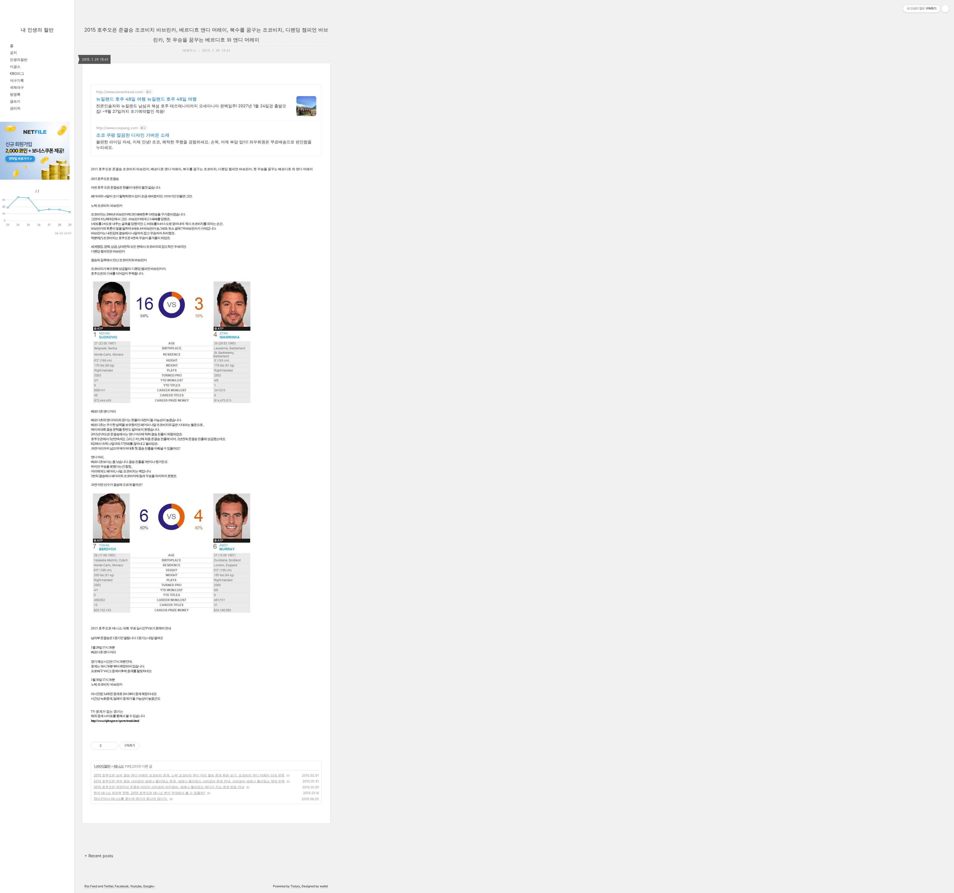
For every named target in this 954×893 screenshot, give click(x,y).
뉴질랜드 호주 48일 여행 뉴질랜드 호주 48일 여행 (146, 99)
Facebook (122, 886)
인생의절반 (18, 59)
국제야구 (17, 87)
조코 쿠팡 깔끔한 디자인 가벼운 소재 (132, 135)
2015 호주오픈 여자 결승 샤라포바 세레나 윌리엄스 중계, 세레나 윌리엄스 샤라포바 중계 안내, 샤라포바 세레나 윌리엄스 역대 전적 (189, 781)
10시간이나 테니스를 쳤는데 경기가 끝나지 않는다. (131, 799)
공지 (13, 52)
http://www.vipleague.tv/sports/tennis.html (115, 721)
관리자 (15, 108)
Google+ (149, 886)
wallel (324, 886)
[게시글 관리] (112, 745)
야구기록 (17, 80)
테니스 (118, 766)
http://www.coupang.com (117, 128)
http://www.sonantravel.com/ (119, 92)
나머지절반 (102, 766)
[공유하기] (106, 745)
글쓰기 (15, 101)
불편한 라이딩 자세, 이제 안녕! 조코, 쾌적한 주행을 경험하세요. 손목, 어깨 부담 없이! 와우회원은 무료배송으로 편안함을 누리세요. (204, 144)
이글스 (15, 66)
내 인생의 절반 (37, 30)
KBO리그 (17, 73)
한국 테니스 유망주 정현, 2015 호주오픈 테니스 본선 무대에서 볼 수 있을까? (149, 793)
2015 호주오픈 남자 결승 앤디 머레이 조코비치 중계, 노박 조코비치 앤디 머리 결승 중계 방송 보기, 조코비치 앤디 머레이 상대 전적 (189, 775)
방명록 (15, 94)
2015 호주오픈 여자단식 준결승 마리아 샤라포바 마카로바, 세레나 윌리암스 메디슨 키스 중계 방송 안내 (169, 787)
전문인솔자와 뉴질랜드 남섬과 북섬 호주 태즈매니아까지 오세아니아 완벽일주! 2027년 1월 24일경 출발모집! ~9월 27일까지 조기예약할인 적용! (191, 108)
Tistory (295, 886)
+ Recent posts (98, 855)
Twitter (108, 886)
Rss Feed (90, 886)
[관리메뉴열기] (945, 8)
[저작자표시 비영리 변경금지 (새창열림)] (146, 746)
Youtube (136, 886)
